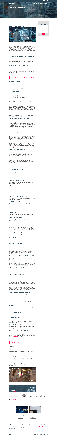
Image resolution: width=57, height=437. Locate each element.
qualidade (14, 82)
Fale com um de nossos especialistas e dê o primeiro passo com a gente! (22, 383)
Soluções (41, 3)
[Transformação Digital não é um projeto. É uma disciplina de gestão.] (22, 409)
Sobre (47, 3)
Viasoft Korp (23, 354)
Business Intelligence (16, 336)
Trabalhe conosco (23, 0)
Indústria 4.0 (13, 146)
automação (11, 101)
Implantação (44, 3)
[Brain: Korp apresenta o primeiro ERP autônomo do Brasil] (35, 409)
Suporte (22, 428)
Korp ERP (22, 426)
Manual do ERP (22, 427)
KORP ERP (11, 347)
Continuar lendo (19, 418)
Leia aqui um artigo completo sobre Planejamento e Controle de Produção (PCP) (22, 77)
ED (47, 434)
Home (31, 3)
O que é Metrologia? (43, 399)
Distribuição (37, 3)
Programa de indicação (16, 0)
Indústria (34, 3)
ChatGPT (27, 359)
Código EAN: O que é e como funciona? (14, 399)
